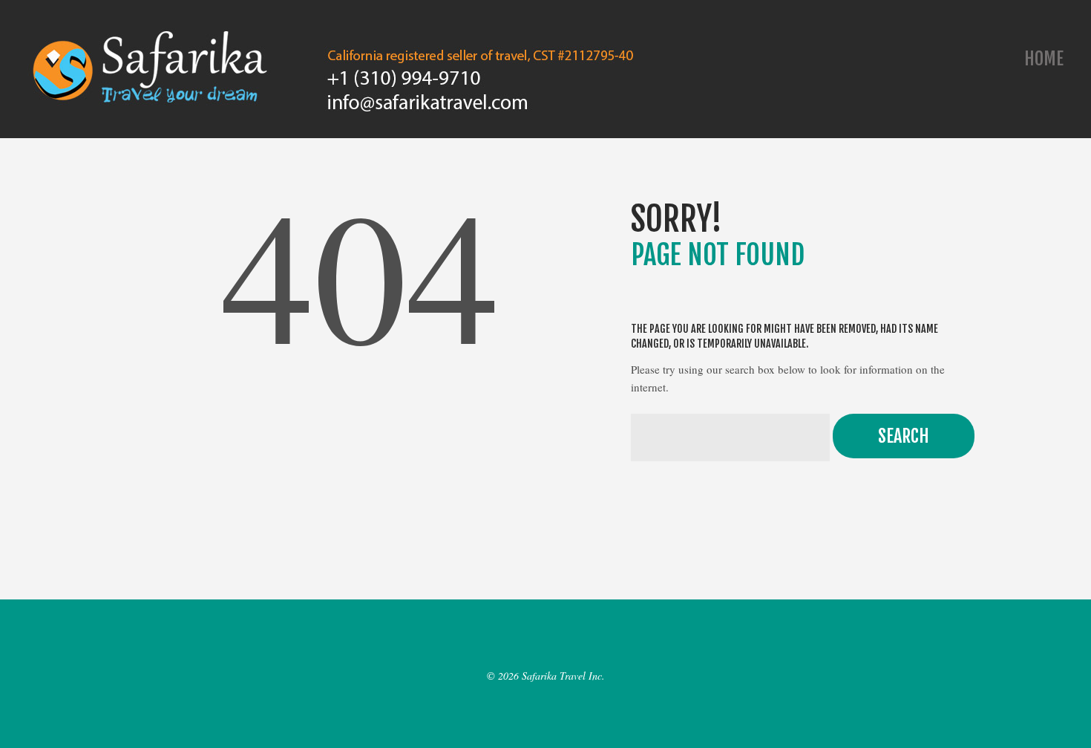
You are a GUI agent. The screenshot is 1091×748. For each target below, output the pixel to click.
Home (1044, 59)
